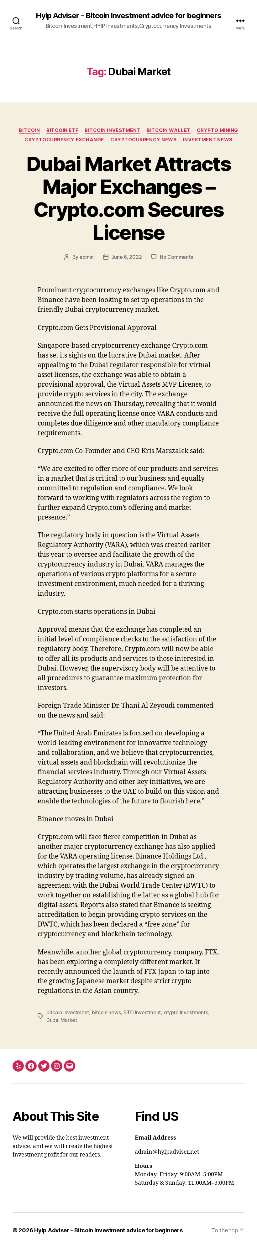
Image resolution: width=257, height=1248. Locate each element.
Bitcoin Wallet (169, 130)
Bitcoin (29, 130)
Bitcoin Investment (112, 130)
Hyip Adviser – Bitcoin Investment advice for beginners (108, 1230)
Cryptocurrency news (143, 140)
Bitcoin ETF (62, 130)
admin (87, 257)
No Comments (176, 257)
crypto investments (186, 1012)
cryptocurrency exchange (64, 140)
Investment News (207, 140)
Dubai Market (61, 1020)
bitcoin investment (67, 1012)
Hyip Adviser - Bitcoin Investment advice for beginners (128, 15)
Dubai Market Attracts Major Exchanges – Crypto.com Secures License (128, 198)
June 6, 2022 (127, 257)
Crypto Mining (217, 130)
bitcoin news (106, 1012)
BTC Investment (142, 1012)
